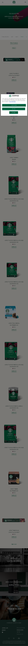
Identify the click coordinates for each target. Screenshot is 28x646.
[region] (14, 105)
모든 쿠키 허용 (14, 105)
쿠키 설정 (13, 112)
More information (12, 101)
